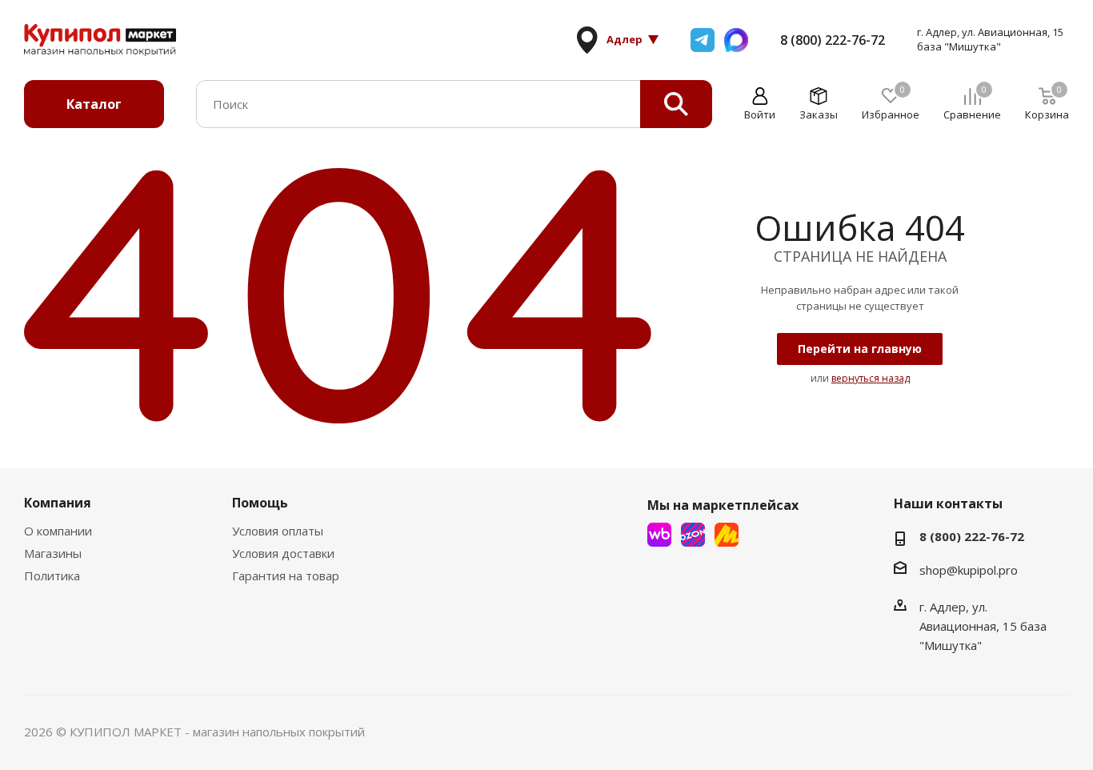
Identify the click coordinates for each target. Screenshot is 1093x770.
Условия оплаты (277, 531)
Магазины (53, 553)
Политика (52, 575)
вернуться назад (870, 378)
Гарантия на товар (285, 575)
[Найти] (676, 104)
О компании (58, 531)
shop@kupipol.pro (968, 570)
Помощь (260, 502)
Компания (57, 502)
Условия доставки (283, 553)
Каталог (94, 104)
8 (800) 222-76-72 (832, 40)
